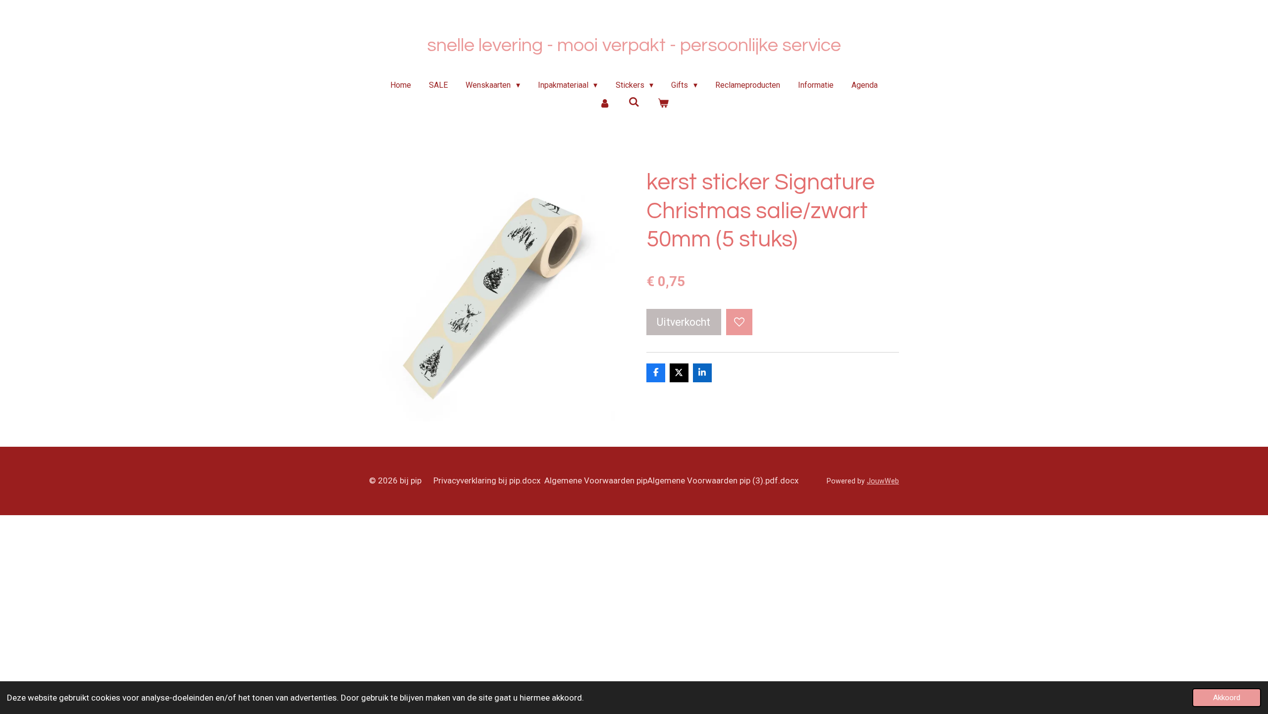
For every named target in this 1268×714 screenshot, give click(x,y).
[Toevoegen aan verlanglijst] (739, 322)
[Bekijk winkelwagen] (662, 103)
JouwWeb (883, 481)
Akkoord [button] (1226, 697)
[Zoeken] (634, 102)
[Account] (604, 103)
